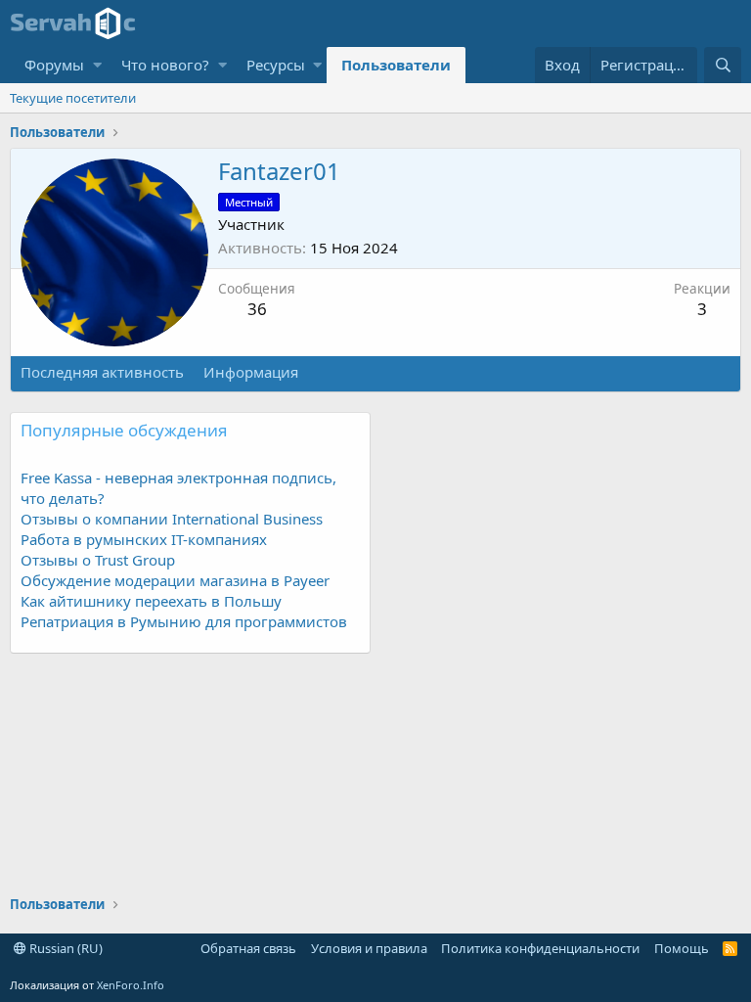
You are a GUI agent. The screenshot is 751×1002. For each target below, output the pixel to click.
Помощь (681, 948)
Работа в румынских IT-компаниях (144, 539)
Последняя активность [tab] (102, 372)
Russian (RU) (64, 948)
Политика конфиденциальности (540, 948)
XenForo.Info (130, 985)
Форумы (54, 64)
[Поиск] (722, 65)
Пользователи (396, 64)
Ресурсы (275, 64)
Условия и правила (369, 948)
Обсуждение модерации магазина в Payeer (175, 580)
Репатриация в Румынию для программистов (184, 621)
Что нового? (165, 64)
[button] (97, 65)
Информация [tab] (250, 372)
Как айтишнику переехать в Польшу (151, 601)
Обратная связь (248, 948)
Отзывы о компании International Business (172, 518)
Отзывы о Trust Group (98, 559)
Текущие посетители (73, 98)
